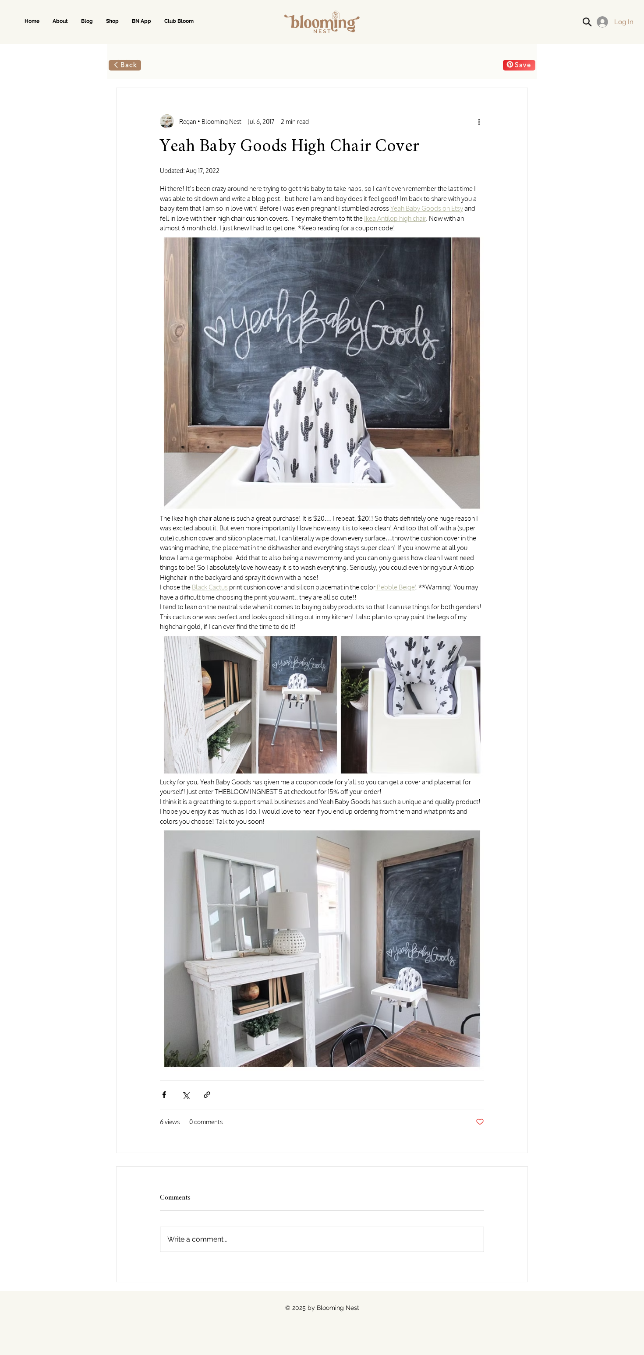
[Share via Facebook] (164, 1094)
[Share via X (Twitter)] (185, 1094)
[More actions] (479, 121)
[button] (112, 21)
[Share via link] (207, 1094)
